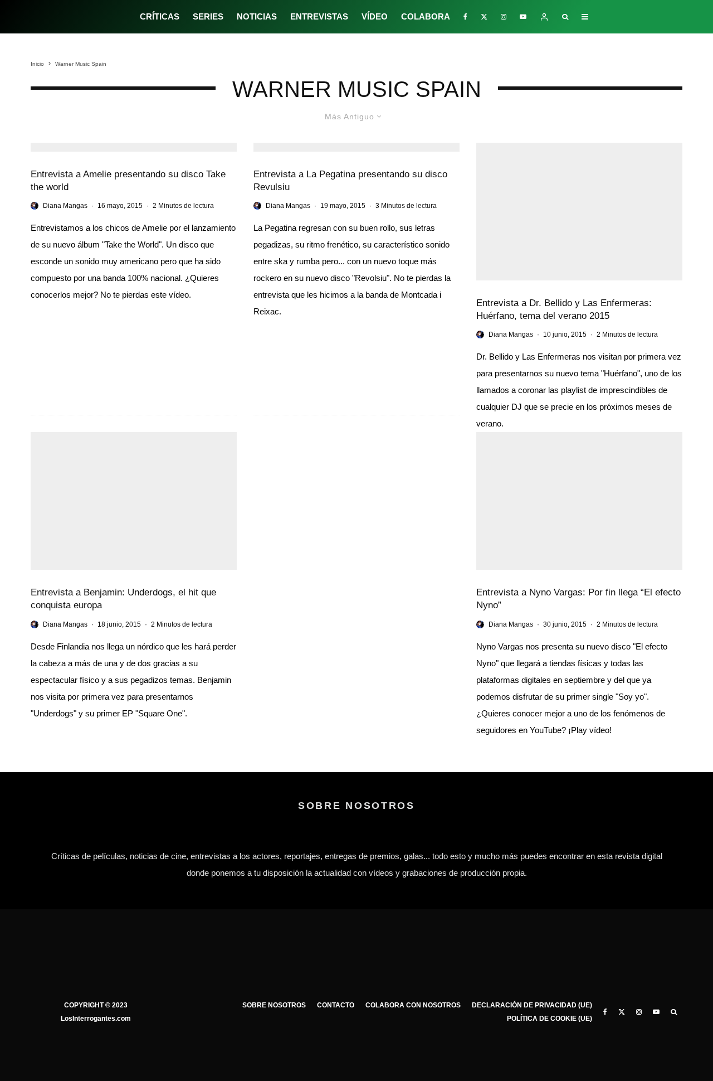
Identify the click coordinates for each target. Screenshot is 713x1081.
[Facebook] (465, 16)
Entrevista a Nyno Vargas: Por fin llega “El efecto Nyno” (578, 598)
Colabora (425, 16)
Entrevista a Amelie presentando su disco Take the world (128, 180)
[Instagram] (503, 16)
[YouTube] (523, 16)
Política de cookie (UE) (549, 1018)
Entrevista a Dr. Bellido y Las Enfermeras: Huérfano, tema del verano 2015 (564, 309)
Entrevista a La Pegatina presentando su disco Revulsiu (350, 180)
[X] (484, 16)
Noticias (257, 16)
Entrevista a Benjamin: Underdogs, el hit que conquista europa (123, 598)
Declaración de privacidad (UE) (532, 1005)
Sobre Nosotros (274, 1005)
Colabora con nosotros (413, 1005)
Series (208, 16)
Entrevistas (319, 16)
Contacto (335, 1005)
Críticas (159, 16)
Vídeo (375, 16)
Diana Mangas (65, 206)
